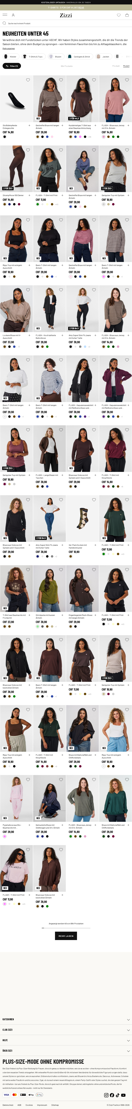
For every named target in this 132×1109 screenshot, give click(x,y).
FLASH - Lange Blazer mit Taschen (47, 476)
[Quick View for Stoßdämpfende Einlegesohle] (29, 125)
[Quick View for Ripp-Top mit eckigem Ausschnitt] (29, 265)
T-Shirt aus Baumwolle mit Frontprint (14, 616)
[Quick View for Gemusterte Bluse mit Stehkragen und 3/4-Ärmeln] (62, 825)
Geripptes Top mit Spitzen (113, 195)
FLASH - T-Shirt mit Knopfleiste (110, 476)
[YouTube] (123, 1095)
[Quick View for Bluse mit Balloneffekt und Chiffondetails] (95, 755)
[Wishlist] (28, 79)
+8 (122, 486)
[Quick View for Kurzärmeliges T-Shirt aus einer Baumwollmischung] (95, 125)
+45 (56, 204)
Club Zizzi (7, 1029)
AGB (19, 1105)
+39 (89, 136)
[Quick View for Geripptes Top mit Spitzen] (128, 195)
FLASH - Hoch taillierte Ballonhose (46, 336)
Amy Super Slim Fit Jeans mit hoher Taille (80, 336)
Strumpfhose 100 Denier (13, 195)
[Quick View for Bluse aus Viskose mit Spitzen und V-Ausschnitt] (95, 475)
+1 (56, 276)
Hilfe (5, 1040)
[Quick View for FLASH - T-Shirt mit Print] (62, 195)
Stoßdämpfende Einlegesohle (10, 126)
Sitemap (55, 1105)
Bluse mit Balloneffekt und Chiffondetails (80, 756)
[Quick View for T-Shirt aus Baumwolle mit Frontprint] (29, 615)
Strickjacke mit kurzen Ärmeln (45, 616)
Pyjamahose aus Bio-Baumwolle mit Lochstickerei (12, 826)
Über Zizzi (7, 1050)
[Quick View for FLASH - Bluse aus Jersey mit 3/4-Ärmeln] (128, 125)
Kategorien (8, 1019)
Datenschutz (8, 1105)
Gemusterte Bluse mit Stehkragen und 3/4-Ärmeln (48, 826)
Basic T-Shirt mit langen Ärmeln (46, 266)
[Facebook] (112, 1095)
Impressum (42, 1105)
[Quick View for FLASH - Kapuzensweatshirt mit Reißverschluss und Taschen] (95, 405)
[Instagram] (106, 1095)
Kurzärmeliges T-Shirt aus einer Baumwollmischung (80, 126)
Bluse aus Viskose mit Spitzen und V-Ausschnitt (79, 476)
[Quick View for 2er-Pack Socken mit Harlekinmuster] (95, 545)
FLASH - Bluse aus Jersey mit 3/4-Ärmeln (113, 126)
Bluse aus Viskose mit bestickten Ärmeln (12, 686)
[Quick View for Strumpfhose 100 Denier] (29, 195)
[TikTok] (118, 1095)
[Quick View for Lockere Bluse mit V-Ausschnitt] (29, 335)
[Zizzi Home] (66, 14)
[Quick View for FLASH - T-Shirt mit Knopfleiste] (128, 475)
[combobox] (66, 23)
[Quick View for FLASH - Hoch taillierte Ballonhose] (62, 335)
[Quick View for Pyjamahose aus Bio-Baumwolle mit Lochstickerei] (29, 825)
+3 (89, 346)
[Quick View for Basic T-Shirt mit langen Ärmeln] (62, 265)
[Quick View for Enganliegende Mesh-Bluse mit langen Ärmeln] (95, 615)
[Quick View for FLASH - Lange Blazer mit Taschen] (62, 475)
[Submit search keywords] (4, 23)
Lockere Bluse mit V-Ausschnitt (12, 336)
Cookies (29, 1105)
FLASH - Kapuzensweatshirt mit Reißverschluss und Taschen (81, 406)
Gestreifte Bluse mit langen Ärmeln (47, 126)
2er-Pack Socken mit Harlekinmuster (78, 546)
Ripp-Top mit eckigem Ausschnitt (12, 266)
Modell (126, 65)
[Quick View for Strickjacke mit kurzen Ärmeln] (62, 615)
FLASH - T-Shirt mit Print (46, 195)
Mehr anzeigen (9, 48)
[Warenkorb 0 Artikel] (127, 15)
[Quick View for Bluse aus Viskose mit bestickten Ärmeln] (29, 685)
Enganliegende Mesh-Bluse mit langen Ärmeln (80, 616)
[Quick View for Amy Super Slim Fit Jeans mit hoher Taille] (95, 335)
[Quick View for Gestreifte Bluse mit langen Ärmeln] (62, 125)
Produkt (116, 65)
